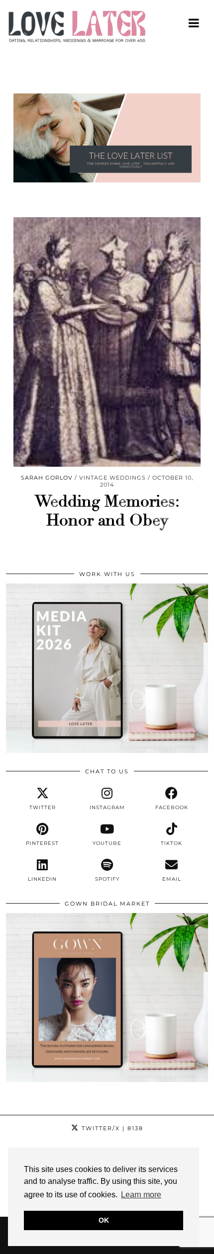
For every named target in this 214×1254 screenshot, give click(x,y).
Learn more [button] (141, 1194)
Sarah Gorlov (47, 477)
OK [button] (104, 1220)
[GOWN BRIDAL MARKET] (107, 1080)
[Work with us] (107, 750)
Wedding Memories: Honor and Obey (107, 511)
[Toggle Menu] (194, 23)
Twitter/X (111, 1128)
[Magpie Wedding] (107, 28)
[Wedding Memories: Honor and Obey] (107, 341)
